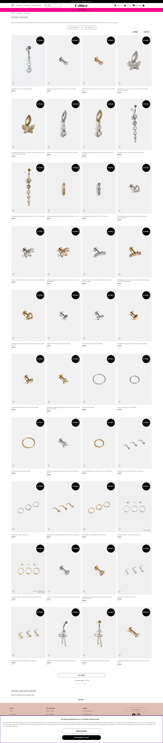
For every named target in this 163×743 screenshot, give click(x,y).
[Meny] (12, 5)
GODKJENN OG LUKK (81, 737)
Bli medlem (136, 710)
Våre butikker (50, 714)
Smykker (19, 13)
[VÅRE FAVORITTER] (147, 32)
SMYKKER (27, 5)
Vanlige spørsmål (88, 711)
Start (12, 13)
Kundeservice (87, 714)
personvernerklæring (135, 724)
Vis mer (80, 699)
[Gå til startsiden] (81, 5)
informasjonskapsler (11, 726)
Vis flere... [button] (81, 675)
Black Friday (50, 711)
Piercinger (27, 13)
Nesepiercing (89, 27)
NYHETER (19, 5)
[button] (128, 5)
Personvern (13, 714)
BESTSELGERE (36, 5)
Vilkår (11, 711)
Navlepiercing (74, 27)
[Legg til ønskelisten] (13, 83)
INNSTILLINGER (81, 731)
